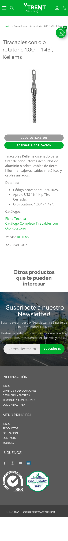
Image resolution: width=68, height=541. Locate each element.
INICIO (6, 386)
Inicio (7, 26)
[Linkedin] (28, 463)
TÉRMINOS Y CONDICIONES (19, 400)
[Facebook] (4, 463)
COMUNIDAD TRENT (15, 404)
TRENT (17, 511)
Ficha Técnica (15, 218)
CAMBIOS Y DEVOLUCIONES (19, 390)
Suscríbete (52, 348)
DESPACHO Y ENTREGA (16, 395)
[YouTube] (20, 463)
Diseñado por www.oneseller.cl (39, 511)
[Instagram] (12, 463)
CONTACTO (9, 438)
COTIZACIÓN (10, 433)
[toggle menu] (4, 8)
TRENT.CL (8, 442)
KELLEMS (23, 237)
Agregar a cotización (34, 145)
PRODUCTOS (10, 428)
